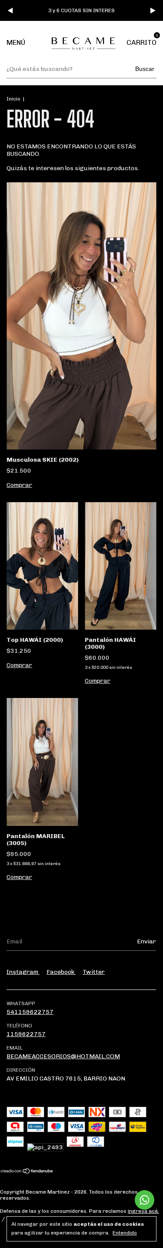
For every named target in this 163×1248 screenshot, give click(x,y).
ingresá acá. (143, 1211)
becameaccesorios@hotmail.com (63, 1056)
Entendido (125, 1233)
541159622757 (30, 1012)
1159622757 (26, 1034)
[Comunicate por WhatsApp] (144, 1200)
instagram (23, 972)
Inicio (13, 99)
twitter (94, 972)
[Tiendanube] (27, 1171)
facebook (61, 972)
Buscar (144, 68)
